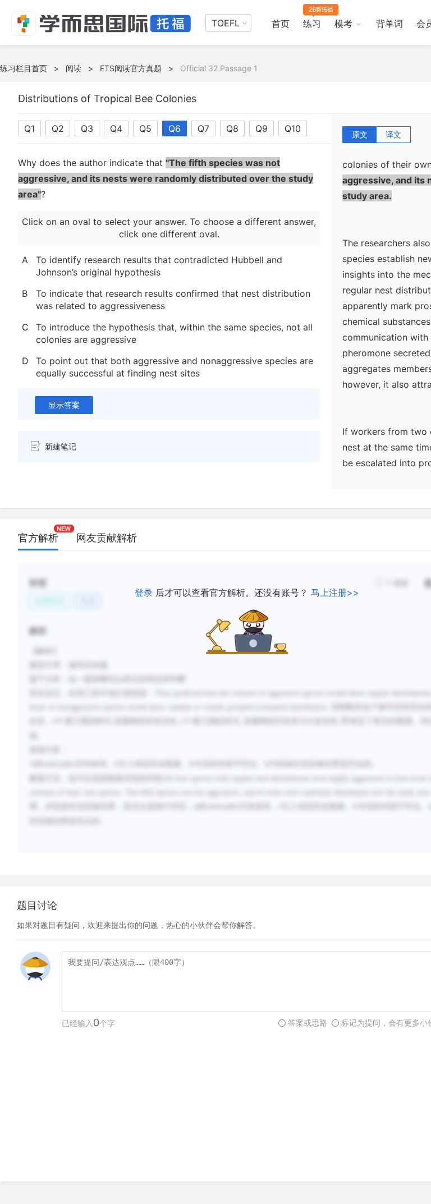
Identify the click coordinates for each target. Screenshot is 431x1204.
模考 (343, 23)
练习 (312, 23)
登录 (144, 592)
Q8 (232, 128)
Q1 (29, 128)
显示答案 (64, 405)
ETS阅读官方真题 (131, 68)
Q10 (293, 128)
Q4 (116, 128)
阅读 (73, 68)
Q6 (174, 128)
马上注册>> (335, 592)
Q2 (58, 128)
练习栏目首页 (23, 68)
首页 (281, 23)
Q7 (203, 128)
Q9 (261, 128)
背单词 (389, 23)
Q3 (87, 128)
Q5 (145, 128)
